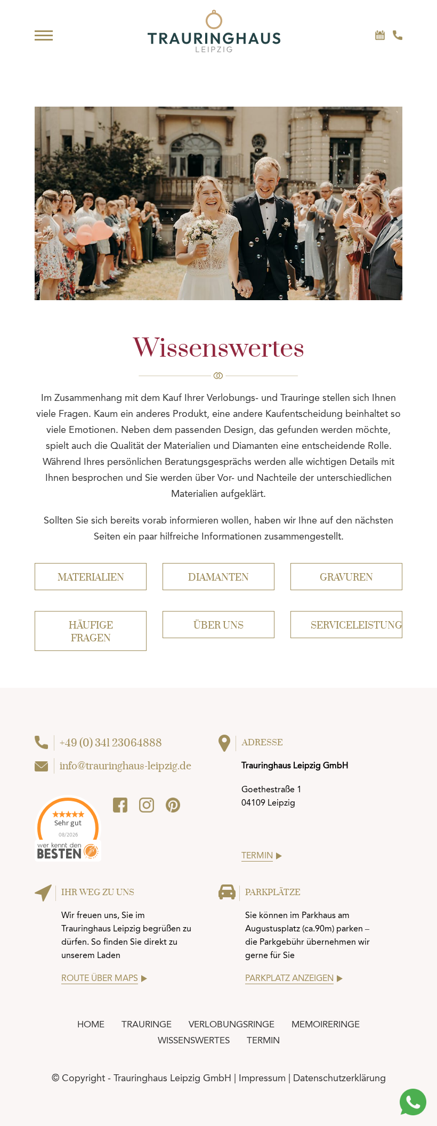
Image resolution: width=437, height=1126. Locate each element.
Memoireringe (326, 1024)
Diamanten (218, 577)
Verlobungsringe (231, 1024)
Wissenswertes (194, 1040)
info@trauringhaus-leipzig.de (125, 766)
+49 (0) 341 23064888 (397, 35)
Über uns (218, 625)
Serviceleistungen (356, 625)
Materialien (91, 577)
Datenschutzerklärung (339, 1078)
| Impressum (260, 1078)
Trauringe (147, 1024)
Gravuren (346, 577)
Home (90, 1024)
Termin (263, 1040)
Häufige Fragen (91, 632)
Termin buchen (380, 35)
